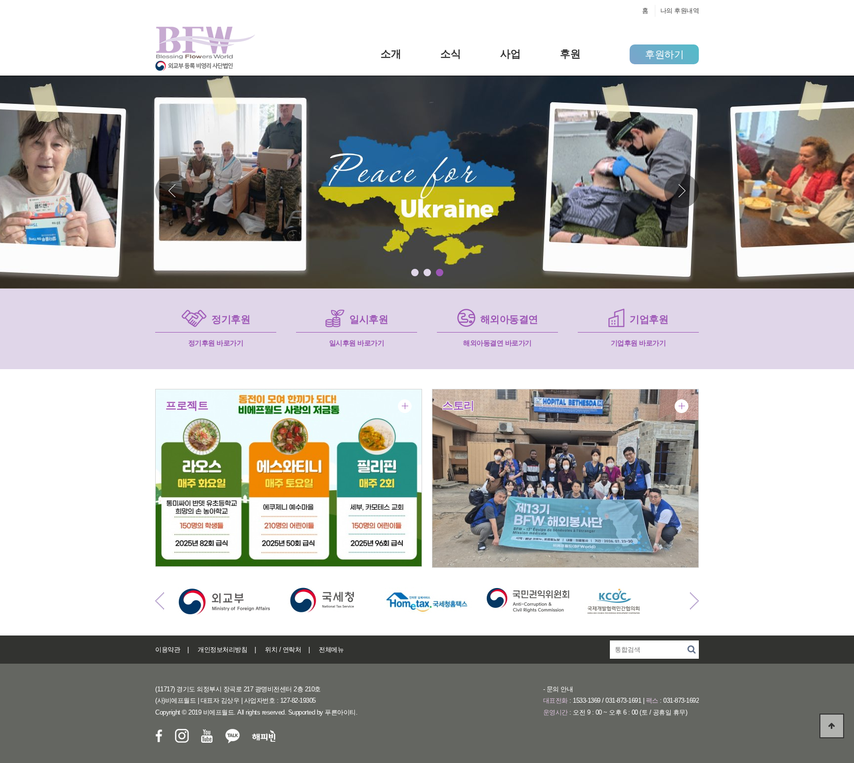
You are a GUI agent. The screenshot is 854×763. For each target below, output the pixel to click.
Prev (172, 190)
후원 (570, 53)
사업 (510, 53)
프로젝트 (187, 405)
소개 (391, 53)
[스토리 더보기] (681, 406)
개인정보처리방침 (222, 649)
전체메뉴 (331, 649)
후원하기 (664, 54)
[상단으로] (831, 726)
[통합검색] (691, 649)
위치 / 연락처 (283, 649)
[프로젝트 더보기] (405, 406)
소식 (450, 53)
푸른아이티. (341, 712)
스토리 (458, 405)
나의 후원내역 (679, 10)
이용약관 (167, 649)
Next (681, 190)
